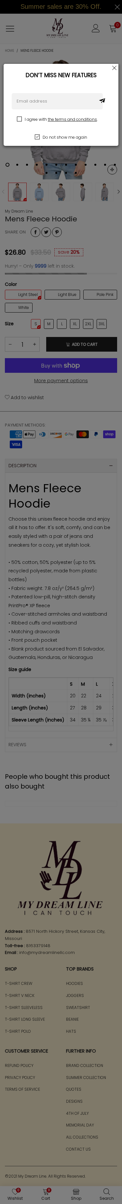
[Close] (114, 68)
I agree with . (61, 119)
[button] (102, 101)
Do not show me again (65, 137)
